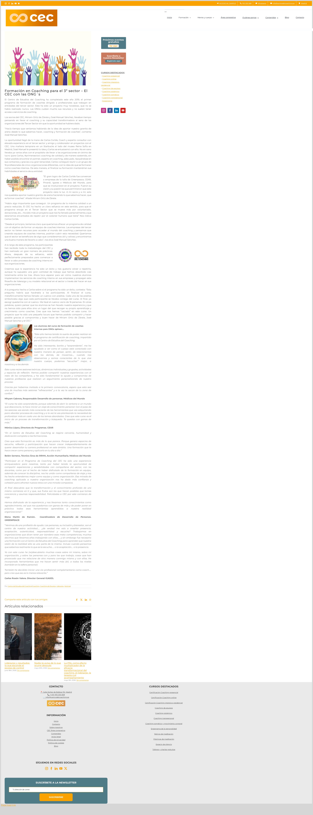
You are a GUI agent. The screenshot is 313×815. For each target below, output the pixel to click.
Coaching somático (110, 95)
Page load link (8, 805)
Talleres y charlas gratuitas (163, 749)
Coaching (35, 586)
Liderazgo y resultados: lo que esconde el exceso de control (17, 665)
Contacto (56, 724)
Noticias (67, 586)
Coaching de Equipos (48, 586)
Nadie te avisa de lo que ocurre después (47, 664)
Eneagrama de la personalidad (164, 729)
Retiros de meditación (163, 734)
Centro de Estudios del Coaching (20, 586)
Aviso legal (56, 737)
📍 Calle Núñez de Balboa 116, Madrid (56, 692)
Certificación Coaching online (163, 698)
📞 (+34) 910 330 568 (56, 695)
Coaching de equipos (111, 88)
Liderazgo (60, 586)
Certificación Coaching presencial (163, 692)
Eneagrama (107, 101)
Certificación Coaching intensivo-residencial (164, 703)
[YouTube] (123, 110)
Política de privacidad (56, 740)
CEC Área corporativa (56, 730)
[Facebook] (110, 110)
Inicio (56, 721)
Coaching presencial (111, 76)
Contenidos (56, 734)
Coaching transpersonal (112, 98)
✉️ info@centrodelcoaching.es (56, 697)
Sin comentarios (23, 670)
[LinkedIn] (116, 110)
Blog (56, 746)
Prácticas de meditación (163, 739)
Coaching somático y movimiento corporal (163, 724)
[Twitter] (65, 768)
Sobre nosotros (56, 727)
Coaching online (109, 79)
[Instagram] (103, 110)
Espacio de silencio (164, 744)
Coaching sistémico (110, 91)
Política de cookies (56, 743)
